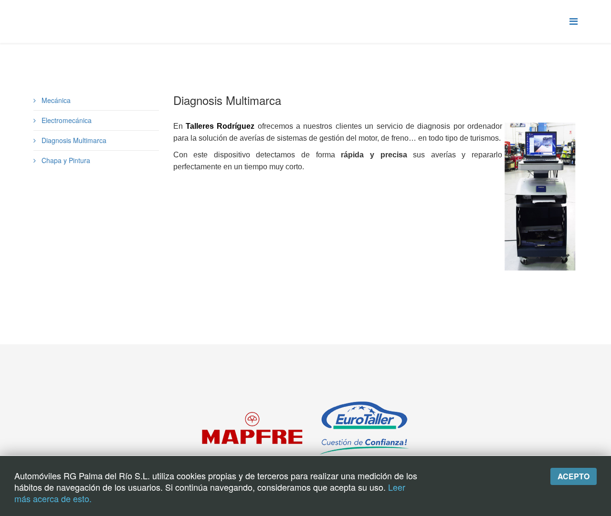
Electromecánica (66, 120)
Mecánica (55, 100)
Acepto (574, 476)
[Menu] (573, 20)
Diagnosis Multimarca (73, 140)
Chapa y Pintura (65, 160)
